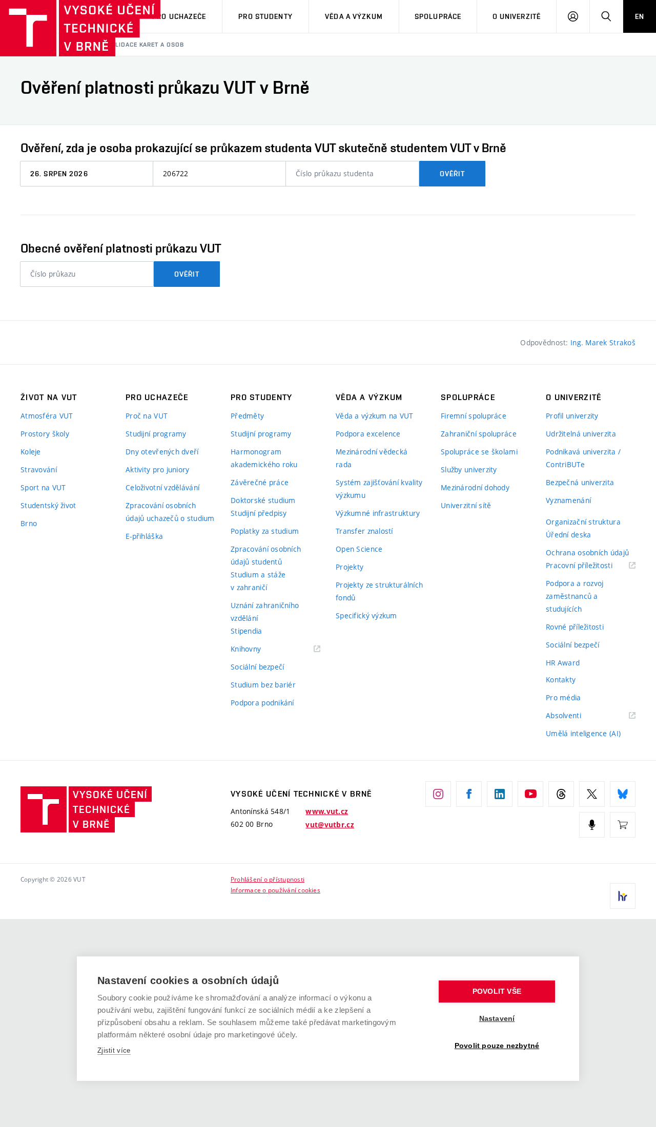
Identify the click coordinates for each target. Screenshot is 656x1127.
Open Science (359, 549)
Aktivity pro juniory (158, 469)
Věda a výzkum (354, 16)
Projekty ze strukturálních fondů (379, 591)
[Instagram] (438, 794)
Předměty (247, 416)
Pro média (563, 697)
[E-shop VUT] (623, 825)
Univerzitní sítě (466, 505)
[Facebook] (469, 794)
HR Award (563, 662)
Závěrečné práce (260, 482)
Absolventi (576, 716)
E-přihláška (144, 536)
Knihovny (259, 649)
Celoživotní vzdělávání (162, 487)
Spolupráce (438, 16)
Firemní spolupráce (473, 416)
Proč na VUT (147, 416)
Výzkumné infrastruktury (378, 513)
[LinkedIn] (499, 794)
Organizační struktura (583, 522)
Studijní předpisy (259, 513)
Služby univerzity (469, 469)
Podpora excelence (368, 434)
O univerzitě (517, 16)
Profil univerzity (572, 416)
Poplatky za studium (265, 531)
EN (639, 16)
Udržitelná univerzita (581, 434)
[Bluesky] (623, 794)
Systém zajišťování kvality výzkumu (379, 488)
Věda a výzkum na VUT (375, 416)
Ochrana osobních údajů (587, 552)
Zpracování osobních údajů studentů (266, 555)
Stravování (38, 469)
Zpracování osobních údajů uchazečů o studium (170, 511)
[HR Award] (623, 896)
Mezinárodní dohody (475, 487)
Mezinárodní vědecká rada (371, 458)
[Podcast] (592, 825)
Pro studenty (265, 16)
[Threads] (561, 794)
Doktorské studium (263, 500)
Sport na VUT (43, 487)
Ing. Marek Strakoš (603, 342)
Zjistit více (114, 1050)
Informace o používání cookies (275, 890)
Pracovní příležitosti (591, 566)
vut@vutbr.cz (329, 824)
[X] (592, 794)
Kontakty (561, 679)
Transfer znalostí (364, 531)
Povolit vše (497, 991)
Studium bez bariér (263, 685)
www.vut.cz (326, 811)
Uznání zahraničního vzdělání (265, 611)
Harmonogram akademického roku (264, 458)
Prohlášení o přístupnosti (267, 879)
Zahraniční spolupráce (479, 434)
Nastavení (497, 1018)
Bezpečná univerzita (580, 482)
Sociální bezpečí (257, 667)
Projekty (349, 567)
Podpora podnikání (262, 702)
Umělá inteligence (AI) (583, 733)
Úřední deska (568, 534)
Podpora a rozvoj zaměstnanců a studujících (574, 596)
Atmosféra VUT (46, 416)
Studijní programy (156, 434)
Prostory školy (44, 434)
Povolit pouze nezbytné (497, 1046)
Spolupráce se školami (479, 451)
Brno (28, 523)
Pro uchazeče (179, 16)
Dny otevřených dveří (162, 451)
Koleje (30, 451)
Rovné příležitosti (575, 627)
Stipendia (246, 631)
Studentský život (48, 505)
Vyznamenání (568, 500)
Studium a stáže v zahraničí (258, 581)
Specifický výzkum (366, 615)
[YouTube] (530, 794)
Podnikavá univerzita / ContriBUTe (583, 458)
